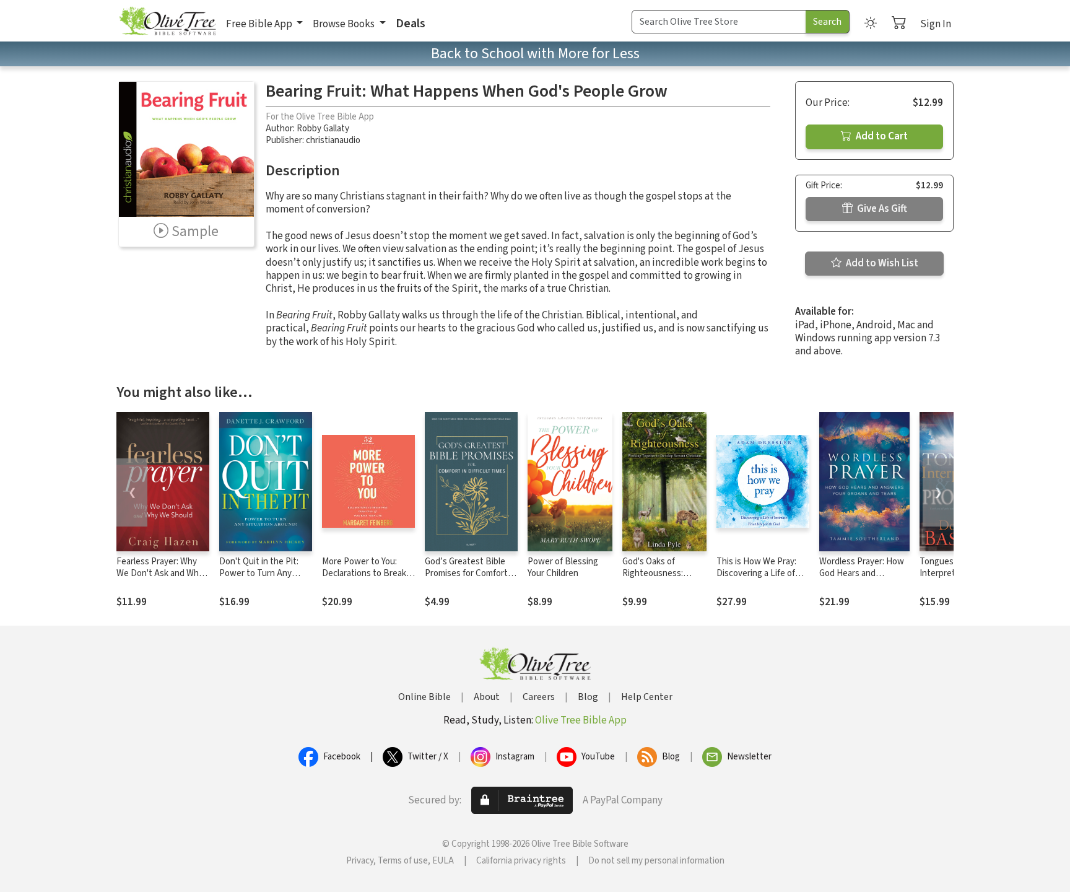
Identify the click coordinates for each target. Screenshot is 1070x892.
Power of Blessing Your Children (563, 567)
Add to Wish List (881, 263)
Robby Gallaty (323, 128)
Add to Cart (881, 136)
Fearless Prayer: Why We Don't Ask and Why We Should (159, 573)
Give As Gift (881, 208)
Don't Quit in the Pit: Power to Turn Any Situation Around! (258, 573)
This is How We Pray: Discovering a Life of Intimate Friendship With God (756, 579)
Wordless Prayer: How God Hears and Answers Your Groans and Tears (861, 579)
